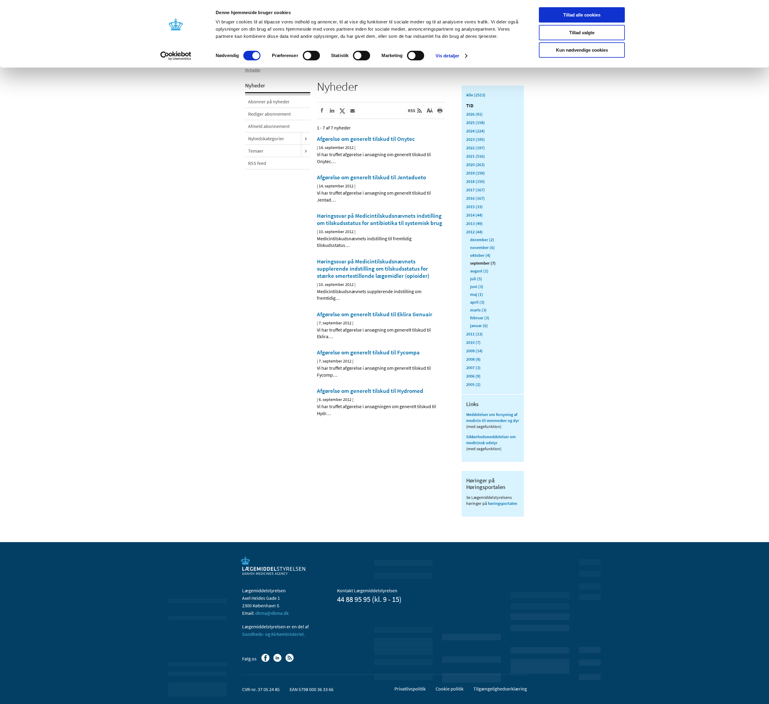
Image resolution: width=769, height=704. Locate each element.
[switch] (311, 55)
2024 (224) (475, 131)
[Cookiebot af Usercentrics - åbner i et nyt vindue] (176, 55)
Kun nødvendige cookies (582, 50)
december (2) (482, 239)
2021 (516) (475, 156)
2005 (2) (473, 384)
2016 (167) (475, 198)
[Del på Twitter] (342, 111)
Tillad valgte (581, 32)
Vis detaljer (447, 55)
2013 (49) (474, 223)
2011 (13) (474, 334)
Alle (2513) (475, 95)
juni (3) (476, 286)
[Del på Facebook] (322, 111)
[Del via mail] (352, 111)
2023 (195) (475, 139)
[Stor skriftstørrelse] (429, 111)
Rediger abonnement (269, 114)
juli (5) (476, 278)
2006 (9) (473, 376)
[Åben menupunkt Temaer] (305, 151)
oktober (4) (480, 255)
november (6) (482, 247)
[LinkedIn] (278, 661)
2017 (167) (475, 190)
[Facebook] (266, 661)
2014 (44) (474, 215)
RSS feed (257, 163)
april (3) (477, 302)
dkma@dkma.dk (272, 613)
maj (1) (476, 294)
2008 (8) (473, 359)
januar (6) (479, 325)
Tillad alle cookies (581, 14)
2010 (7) (473, 342)
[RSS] (290, 661)
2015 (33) (474, 206)
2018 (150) (475, 181)
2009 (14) (474, 351)
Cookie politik (450, 689)
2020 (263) (475, 164)
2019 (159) (475, 173)
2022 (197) (475, 147)
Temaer (255, 151)
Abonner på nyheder (269, 102)
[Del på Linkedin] (332, 111)
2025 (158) (475, 122)
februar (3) (479, 317)
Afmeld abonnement (269, 126)
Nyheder (252, 70)
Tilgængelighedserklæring (500, 689)
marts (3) (478, 310)
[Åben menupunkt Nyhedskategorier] (305, 138)
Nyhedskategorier (266, 138)
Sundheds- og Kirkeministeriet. (273, 634)
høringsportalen (502, 503)
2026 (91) (474, 114)
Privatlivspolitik (410, 689)
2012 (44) (474, 232)
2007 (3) (473, 367)
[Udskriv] (440, 111)
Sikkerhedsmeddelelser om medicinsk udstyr (491, 439)
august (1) (479, 271)
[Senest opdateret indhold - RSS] (415, 111)
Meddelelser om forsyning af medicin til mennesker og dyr (492, 417)
